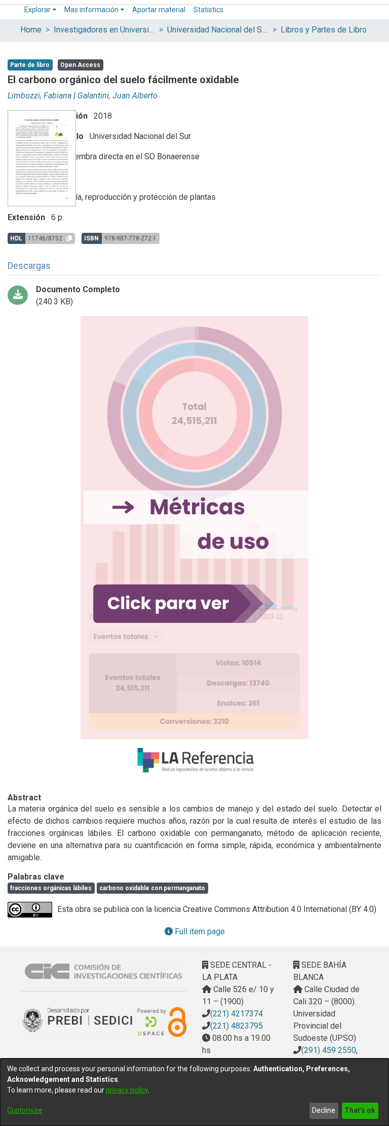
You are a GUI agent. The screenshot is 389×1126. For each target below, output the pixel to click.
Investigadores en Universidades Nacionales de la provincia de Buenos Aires (104, 29)
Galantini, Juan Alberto (117, 95)
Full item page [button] (199, 931)
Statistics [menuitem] (208, 10)
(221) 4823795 (236, 1026)
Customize (24, 1110)
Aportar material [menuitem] (158, 10)
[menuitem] (40, 10)
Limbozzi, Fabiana (39, 95)
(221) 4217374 (236, 1013)
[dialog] (194, 1092)
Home (31, 29)
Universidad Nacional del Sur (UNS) (217, 29)
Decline (323, 1110)
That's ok (359, 1110)
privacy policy (127, 1090)
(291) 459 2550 (328, 1050)
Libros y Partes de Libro (324, 29)
